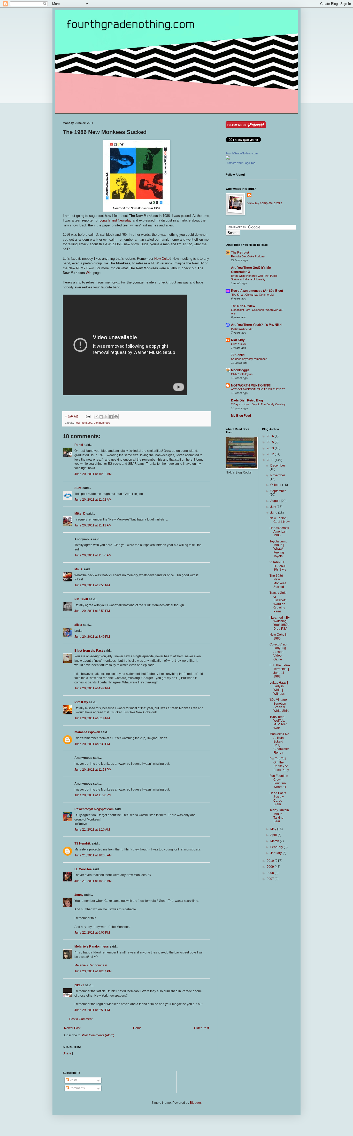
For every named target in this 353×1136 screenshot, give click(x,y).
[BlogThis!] (101, 416)
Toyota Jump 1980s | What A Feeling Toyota (278, 549)
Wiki (89, 273)
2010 (271, 861)
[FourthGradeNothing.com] (228, 158)
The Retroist (240, 252)
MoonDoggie (240, 370)
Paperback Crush (242, 328)
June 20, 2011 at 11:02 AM (92, 499)
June (274, 513)
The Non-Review (243, 306)
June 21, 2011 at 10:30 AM (93, 855)
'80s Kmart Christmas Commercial (252, 294)
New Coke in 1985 (279, 636)
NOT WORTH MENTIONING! (251, 385)
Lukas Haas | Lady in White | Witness (279, 688)
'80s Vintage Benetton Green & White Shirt (279, 705)
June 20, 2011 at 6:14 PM (92, 718)
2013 (271, 448)
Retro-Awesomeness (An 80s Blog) (257, 291)
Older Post (201, 1028)
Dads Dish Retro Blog (247, 400)
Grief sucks (238, 343)
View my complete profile (264, 203)
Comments (77, 1088)
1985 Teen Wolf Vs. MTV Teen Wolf (279, 722)
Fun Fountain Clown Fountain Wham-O (279, 781)
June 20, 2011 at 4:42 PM (92, 688)
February (277, 847)
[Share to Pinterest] (116, 416)
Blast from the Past (88, 650)
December (277, 465)
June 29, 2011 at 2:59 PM (92, 1010)
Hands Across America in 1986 (279, 531)
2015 (271, 442)
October (276, 485)
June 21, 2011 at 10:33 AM (93, 881)
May (273, 829)
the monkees (102, 422)
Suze (78, 488)
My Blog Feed (241, 415)
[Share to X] (106, 416)
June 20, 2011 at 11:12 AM (92, 525)
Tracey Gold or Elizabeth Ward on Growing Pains (278, 602)
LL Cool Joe (83, 869)
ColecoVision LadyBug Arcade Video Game (279, 652)
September (278, 491)
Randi (78, 445)
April (274, 835)
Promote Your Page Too (240, 162)
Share (67, 1053)
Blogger (195, 1103)
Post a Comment (81, 1019)
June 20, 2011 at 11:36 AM (92, 555)
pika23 (79, 985)
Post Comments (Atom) (98, 1035)
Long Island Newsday (115, 220)
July (273, 507)
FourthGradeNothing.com (242, 153)
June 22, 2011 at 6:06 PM (92, 932)
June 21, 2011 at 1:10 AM (92, 829)
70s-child (237, 355)
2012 (271, 454)
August (275, 501)
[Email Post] (88, 416)
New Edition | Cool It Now (280, 520)
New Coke (162, 259)
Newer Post (72, 1028)
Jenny (78, 895)
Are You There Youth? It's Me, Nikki (256, 325)
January (276, 853)
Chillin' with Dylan (241, 374)
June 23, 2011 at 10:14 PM (93, 971)
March (275, 841)
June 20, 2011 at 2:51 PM (92, 585)
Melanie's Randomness (91, 946)
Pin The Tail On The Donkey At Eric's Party (279, 764)
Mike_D (80, 513)
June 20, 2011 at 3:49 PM (92, 636)
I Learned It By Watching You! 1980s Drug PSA (280, 623)
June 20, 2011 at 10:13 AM (93, 474)
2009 (271, 867)
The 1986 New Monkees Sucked (278, 581)
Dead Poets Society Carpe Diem (278, 798)
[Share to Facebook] (111, 416)
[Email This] (96, 416)
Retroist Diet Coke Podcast (248, 256)
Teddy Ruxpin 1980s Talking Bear (279, 815)
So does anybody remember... (250, 358)
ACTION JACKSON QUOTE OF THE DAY (258, 389)
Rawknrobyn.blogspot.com (94, 809)
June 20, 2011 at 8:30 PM (92, 744)
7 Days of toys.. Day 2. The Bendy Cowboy (258, 404)
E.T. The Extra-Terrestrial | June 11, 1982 (280, 671)
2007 (271, 879)
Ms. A (78, 569)
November (277, 475)
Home (137, 1028)
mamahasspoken (87, 732)
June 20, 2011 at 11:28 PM (92, 769)
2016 (271, 436)
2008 (271, 873)
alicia (78, 625)
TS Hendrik (82, 843)
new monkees (83, 422)
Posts (73, 1080)
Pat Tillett (81, 599)
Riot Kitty (81, 702)
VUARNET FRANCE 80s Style (278, 566)
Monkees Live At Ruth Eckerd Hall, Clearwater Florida (279, 743)
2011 (271, 460)
